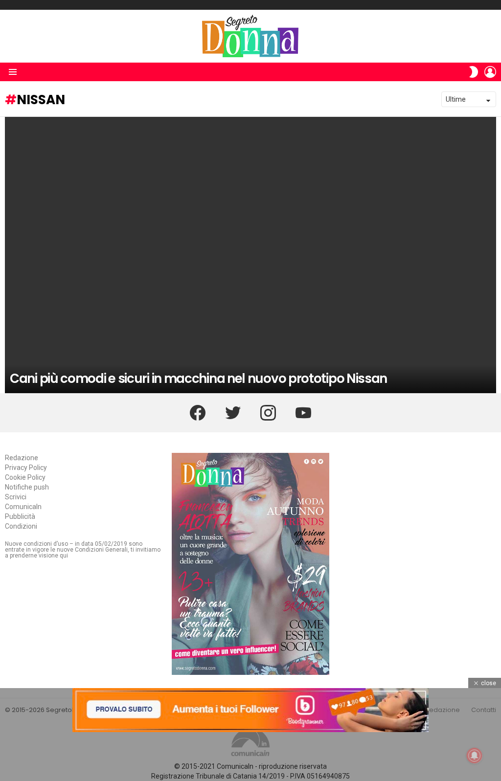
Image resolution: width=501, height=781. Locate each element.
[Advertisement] (250, 757)
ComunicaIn (23, 507)
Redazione (21, 458)
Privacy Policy (26, 467)
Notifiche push (27, 487)
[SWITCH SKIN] (473, 72)
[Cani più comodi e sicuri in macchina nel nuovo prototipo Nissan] (250, 255)
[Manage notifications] (474, 755)
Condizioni (21, 526)
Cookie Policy (25, 477)
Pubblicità (20, 516)
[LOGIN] (490, 72)
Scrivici (15, 497)
